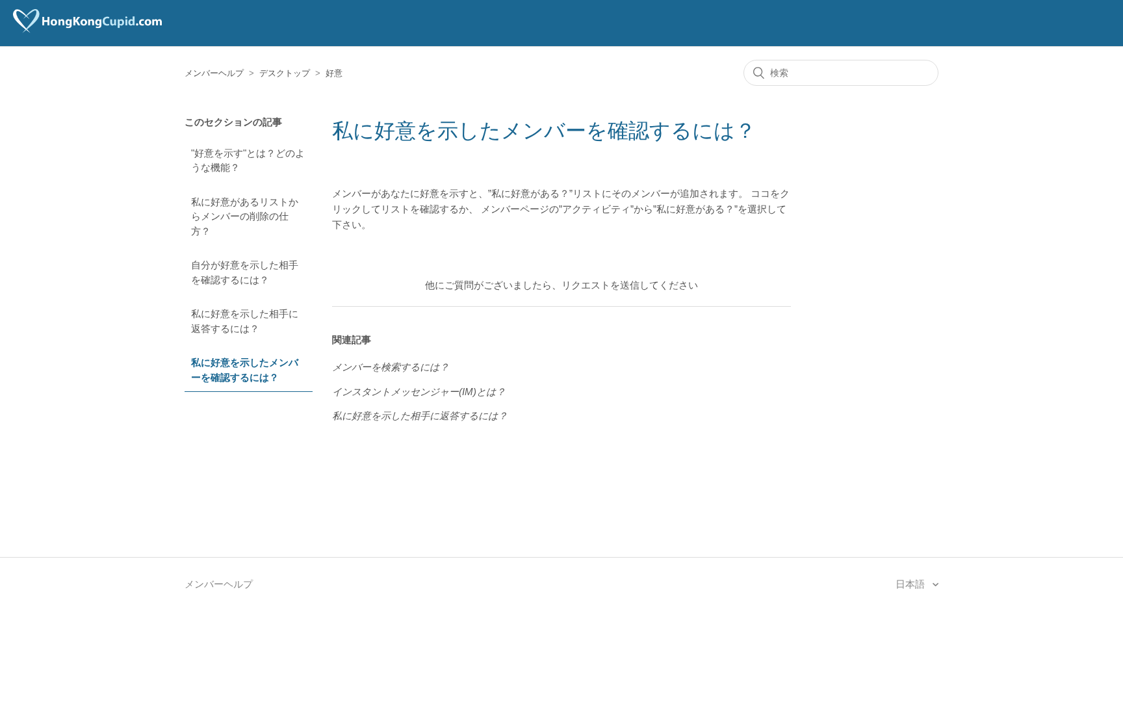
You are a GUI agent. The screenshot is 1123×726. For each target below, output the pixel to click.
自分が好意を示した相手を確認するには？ (244, 272)
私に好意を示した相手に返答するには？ (244, 321)
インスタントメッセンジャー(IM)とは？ (419, 391)
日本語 (911, 584)
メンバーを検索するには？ (390, 366)
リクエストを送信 (600, 285)
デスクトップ (284, 73)
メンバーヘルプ (214, 73)
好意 (334, 73)
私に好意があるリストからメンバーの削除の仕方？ (244, 216)
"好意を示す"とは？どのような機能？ (248, 161)
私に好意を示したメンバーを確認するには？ (244, 370)
